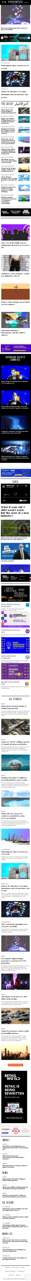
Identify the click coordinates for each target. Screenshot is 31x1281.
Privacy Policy (15, 1267)
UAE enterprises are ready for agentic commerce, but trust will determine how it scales (15, 458)
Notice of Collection (10, 1271)
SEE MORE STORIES (15, 1065)
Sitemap (18, 1275)
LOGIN (26, 2)
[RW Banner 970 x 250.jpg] (15, 212)
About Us (11, 1275)
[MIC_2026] (15, 39)
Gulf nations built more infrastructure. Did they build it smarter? (13, 333)
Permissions (21, 1271)
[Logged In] (15, 1130)
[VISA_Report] (15, 473)
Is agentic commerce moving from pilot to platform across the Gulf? (14, 432)
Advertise (7, 1267)
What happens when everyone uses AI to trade (15, 67)
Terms (22, 1267)
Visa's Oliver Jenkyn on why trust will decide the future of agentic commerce (15, 407)
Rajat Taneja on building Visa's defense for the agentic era (14, 382)
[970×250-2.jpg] (15, 577)
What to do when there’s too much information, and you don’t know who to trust (14, 94)
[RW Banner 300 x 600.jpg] (14, 1097)
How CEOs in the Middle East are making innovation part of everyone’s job (15, 245)
